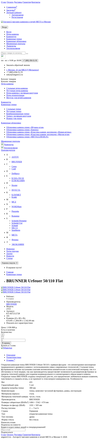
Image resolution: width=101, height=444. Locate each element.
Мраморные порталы (15, 44)
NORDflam (16, 206)
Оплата (10, 2)
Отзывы (10, 360)
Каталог (8, 81)
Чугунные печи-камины (17, 90)
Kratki (14, 197)
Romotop (15, 216)
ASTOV (15, 157)
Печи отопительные (15, 95)
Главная (9, 272)
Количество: (6, 332)
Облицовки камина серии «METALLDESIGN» (27, 137)
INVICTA (16, 190)
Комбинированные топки (17, 114)
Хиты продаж (12, 251)
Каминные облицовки (16, 41)
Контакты (35, 2)
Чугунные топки (13, 111)
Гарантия (27, 2)
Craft (14, 169)
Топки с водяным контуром (18, 116)
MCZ (14, 202)
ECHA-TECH (18, 178)
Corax (14, 166)
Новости (10, 256)
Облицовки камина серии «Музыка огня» (25, 127)
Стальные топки (13, 109)
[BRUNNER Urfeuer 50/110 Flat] (15, 287)
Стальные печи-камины (17, 88)
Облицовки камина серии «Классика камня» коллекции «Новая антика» (39, 132)
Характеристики (13, 357)
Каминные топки (14, 39)
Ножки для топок (14, 118)
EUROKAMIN (18, 180)
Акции (9, 253)
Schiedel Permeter (19, 221)
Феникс (15, 240)
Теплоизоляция (13, 48)
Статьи (9, 258)
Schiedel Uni (17, 223)
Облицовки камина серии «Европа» (22, 130)
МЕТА (14, 235)
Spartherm (16, 230)
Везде (8, 32)
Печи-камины (12, 34)
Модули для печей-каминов (18, 98)
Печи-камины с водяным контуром (22, 93)
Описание (10, 355)
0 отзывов (10, 299)
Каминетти (11, 36)
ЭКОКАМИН (18, 244)
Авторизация (17, 15)
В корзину (6, 343)
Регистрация (17, 17)
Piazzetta (15, 211)
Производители (8, 150)
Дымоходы (11, 46)
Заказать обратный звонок (18, 65)
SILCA (15, 228)
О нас (3, 2)
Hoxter (14, 185)
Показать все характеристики (19, 323)
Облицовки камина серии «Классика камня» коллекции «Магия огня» (38, 134)
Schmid (15, 225)
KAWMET (16, 195)
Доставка (18, 2)
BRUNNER (17, 162)
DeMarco (15, 173)
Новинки (10, 249)
